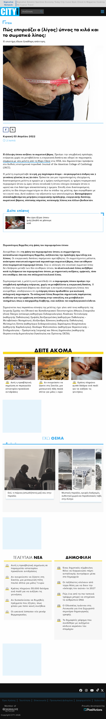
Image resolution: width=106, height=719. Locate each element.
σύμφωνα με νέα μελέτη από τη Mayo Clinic (26, 161)
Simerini (31, 2)
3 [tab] (15, 442)
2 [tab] (10, 442)
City (63, 2)
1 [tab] (6, 442)
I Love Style (71, 2)
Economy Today (52, 2)
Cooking (101, 2)
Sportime (39, 2)
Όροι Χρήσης (9, 700)
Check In (81, 2)
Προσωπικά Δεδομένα (61, 700)
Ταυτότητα (24, 700)
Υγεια (8, 23)
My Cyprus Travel (25, 5)
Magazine (91, 2)
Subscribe (99, 700)
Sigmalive (21, 2)
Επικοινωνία (40, 700)
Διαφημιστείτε (83, 700)
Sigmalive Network (8, 3)
